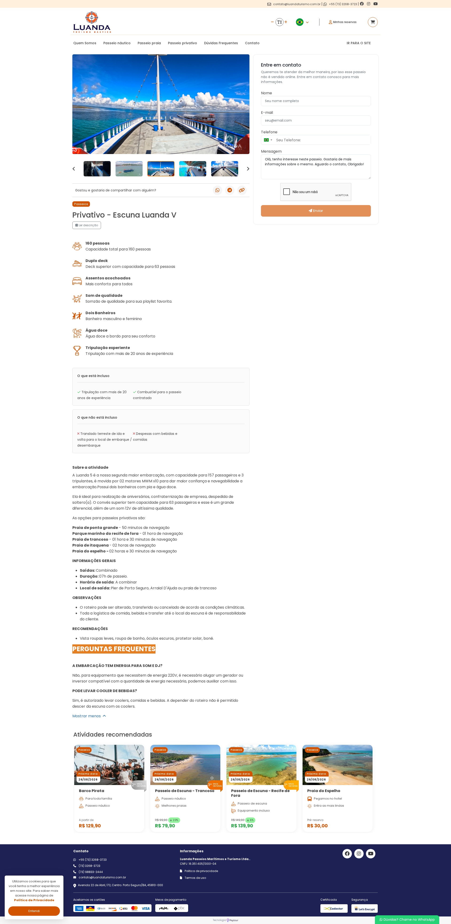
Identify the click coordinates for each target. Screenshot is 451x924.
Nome (266, 93)
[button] (268, 140)
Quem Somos (84, 43)
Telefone (269, 132)
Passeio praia (149, 43)
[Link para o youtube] (375, 4)
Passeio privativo (182, 43)
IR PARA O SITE (359, 43)
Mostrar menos (87, 716)
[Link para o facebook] (362, 4)
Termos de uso (195, 878)
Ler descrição (88, 225)
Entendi (34, 911)
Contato (252, 43)
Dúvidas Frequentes (221, 43)
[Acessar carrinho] (373, 22)
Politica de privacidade (201, 871)
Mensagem (271, 151)
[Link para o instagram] (369, 4)
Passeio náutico (117, 43)
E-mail (267, 112)
